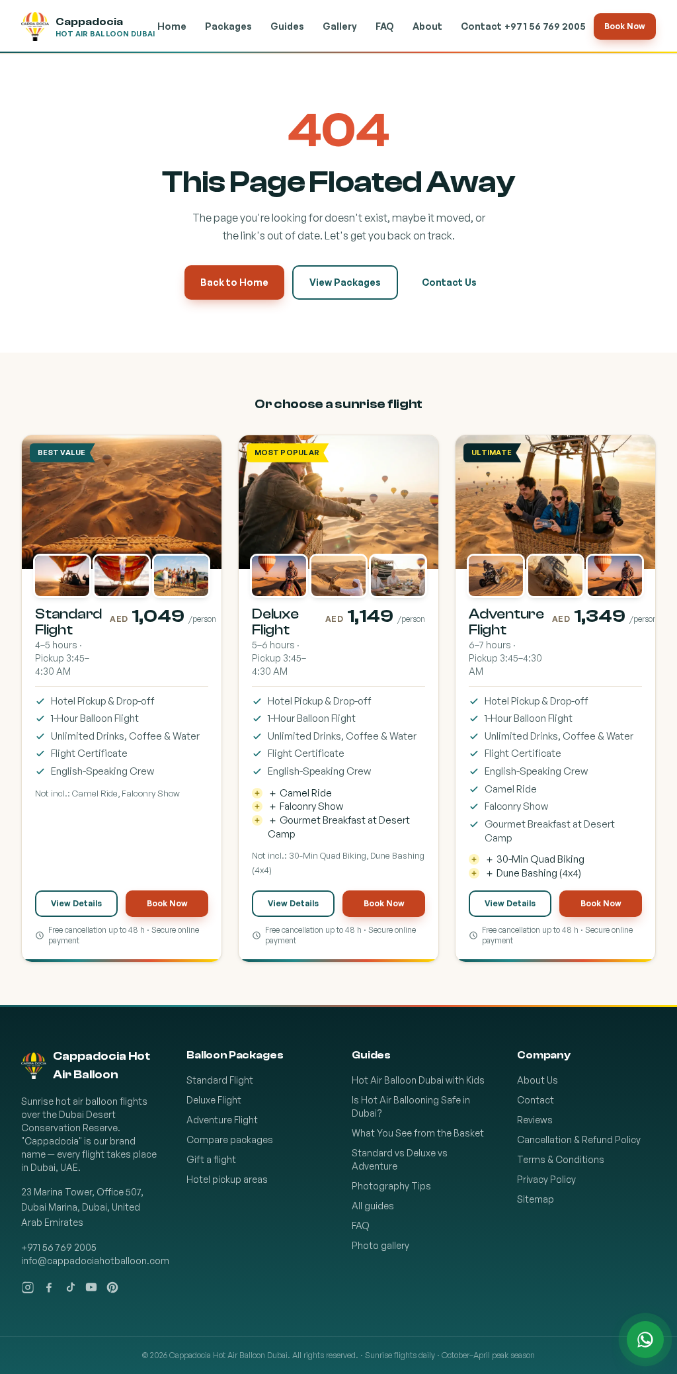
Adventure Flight (222, 1119)
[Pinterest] (112, 1287)
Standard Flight (219, 1080)
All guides (373, 1205)
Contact (481, 26)
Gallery (340, 26)
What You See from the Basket (418, 1132)
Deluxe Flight (213, 1099)
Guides (287, 26)
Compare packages (229, 1139)
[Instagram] (27, 1287)
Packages (228, 26)
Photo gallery (380, 1245)
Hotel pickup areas (227, 1179)
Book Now (624, 26)
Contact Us (449, 282)
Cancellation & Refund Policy (579, 1139)
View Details (76, 903)
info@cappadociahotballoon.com (95, 1260)
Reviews (535, 1119)
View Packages (345, 282)
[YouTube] (91, 1287)
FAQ (385, 26)
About (427, 26)
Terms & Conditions (560, 1159)
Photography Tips (391, 1185)
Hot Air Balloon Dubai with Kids (418, 1080)
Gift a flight (211, 1159)
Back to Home (234, 282)
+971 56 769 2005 (545, 26)
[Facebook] (49, 1287)
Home (171, 26)
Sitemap (535, 1199)
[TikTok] (70, 1287)
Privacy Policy (546, 1179)
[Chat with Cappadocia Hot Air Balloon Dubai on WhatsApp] (645, 1339)
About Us (537, 1080)
